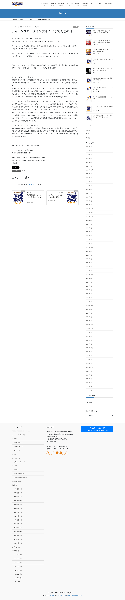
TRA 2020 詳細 (18, 574)
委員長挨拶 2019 (18, 442)
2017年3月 (89, 355)
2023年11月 (89, 212)
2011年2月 (89, 390)
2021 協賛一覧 (18, 524)
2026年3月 (89, 158)
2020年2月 (89, 317)
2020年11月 (89, 309)
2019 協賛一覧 (18, 520)
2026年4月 (89, 154)
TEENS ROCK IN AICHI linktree (21, 431)
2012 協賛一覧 (18, 493)
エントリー (15, 465)
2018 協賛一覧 (18, 516)
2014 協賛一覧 (18, 500)
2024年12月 (89, 193)
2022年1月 (89, 270)
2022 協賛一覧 (18, 527)
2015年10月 (89, 367)
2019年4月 (89, 332)
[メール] (57, 453)
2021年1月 (89, 301)
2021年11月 (89, 278)
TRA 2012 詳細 (18, 558)
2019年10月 (89, 328)
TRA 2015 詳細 (18, 570)
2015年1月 (89, 382)
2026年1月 (89, 166)
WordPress (52, 595)
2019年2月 (89, 340)
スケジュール (16, 458)
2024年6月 (89, 197)
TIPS (87, 134)
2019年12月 (89, 325)
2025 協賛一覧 (18, 539)
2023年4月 (89, 232)
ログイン (31, 184)
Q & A (14, 454)
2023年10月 (89, 216)
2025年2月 (89, 185)
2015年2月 (89, 379)
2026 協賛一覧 (18, 543)
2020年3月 (89, 313)
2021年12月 (89, 274)
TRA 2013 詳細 (18, 562)
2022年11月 (89, 247)
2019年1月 (89, 344)
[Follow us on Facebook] (48, 453)
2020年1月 (89, 321)
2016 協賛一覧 (18, 508)
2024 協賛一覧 (18, 535)
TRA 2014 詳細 (18, 566)
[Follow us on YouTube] (61, 453)
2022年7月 (89, 255)
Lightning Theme (62, 595)
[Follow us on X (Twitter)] (52, 453)
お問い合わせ (16, 547)
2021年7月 (89, 286)
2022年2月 (89, 266)
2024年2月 (89, 205)
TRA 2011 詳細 (18, 555)
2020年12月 (89, 305)
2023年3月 (89, 235)
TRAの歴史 (15, 551)
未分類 (75, 26)
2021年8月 (89, 282)
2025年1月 (89, 189)
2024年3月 (89, 201)
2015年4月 (89, 371)
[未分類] (18, 197)
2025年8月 (89, 174)
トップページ (16, 450)
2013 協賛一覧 (18, 496)
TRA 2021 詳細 (18, 578)
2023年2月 (89, 239)
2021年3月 (89, 294)
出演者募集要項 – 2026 (20, 477)
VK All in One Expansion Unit (74, 595)
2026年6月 (89, 150)
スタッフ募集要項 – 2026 (21, 473)
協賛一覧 (14, 485)
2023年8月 (89, 220)
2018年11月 (89, 348)
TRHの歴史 (17, 582)
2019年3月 (89, 336)
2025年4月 (89, 181)
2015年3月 (89, 375)
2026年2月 (89, 162)
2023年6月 (89, 228)
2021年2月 (89, 297)
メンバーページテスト (18, 435)
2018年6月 (89, 352)
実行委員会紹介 (16, 481)
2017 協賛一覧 (18, 512)
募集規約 (14, 469)
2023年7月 (89, 224)
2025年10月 (89, 170)
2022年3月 (89, 263)
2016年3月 (89, 359)
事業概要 (14, 438)
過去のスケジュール (19, 462)
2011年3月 (89, 386)
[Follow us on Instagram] (65, 453)
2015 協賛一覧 (18, 504)
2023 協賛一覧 (18, 531)
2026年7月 (89, 146)
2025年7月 (89, 177)
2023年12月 (89, 208)
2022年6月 (89, 259)
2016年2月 (89, 363)
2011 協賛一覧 (18, 489)
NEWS (88, 130)
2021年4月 (89, 290)
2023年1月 (89, 243)
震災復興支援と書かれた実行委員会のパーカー (34, 197)
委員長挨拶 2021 (18, 446)
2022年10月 (89, 251)
